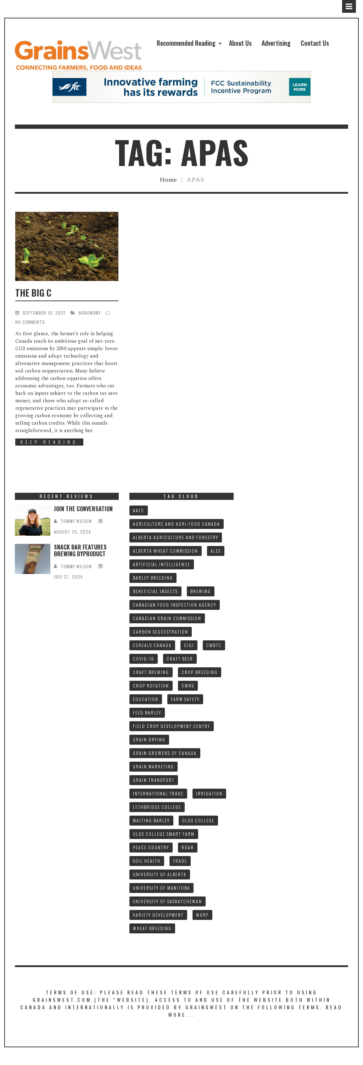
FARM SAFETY (185, 699)
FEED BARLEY (147, 713)
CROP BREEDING (200, 672)
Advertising (276, 43)
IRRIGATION (209, 793)
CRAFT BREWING (151, 672)
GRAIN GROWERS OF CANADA (165, 753)
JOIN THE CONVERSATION (83, 508)
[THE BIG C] (66, 246)
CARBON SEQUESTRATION (160, 632)
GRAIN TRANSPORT (153, 780)
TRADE (180, 861)
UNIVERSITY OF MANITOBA (161, 888)
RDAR (188, 847)
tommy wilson (76, 521)
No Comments (30, 322)
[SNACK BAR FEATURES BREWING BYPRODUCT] (32, 559)
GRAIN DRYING (149, 739)
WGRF (202, 915)
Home (168, 179)
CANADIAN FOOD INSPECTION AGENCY (174, 605)
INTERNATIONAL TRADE (158, 793)
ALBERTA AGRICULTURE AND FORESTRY (175, 537)
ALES (216, 551)
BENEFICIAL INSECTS (155, 591)
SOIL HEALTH (147, 861)
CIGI (189, 645)
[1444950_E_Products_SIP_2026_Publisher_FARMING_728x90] (181, 87)
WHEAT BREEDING (152, 928)
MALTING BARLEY (151, 820)
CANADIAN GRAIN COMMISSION (167, 618)
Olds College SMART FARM (164, 834)
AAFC (138, 510)
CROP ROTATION (151, 686)
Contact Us (315, 43)
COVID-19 (143, 659)
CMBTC (214, 645)
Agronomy (90, 313)
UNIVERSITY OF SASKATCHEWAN (167, 901)
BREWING (200, 591)
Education (145, 699)
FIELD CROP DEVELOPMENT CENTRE (171, 726)
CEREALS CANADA (152, 645)
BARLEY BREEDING (153, 578)
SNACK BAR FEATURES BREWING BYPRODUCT (80, 550)
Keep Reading (49, 442)
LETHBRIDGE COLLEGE (157, 807)
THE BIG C (33, 292)
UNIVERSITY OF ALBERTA (159, 874)
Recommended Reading (186, 43)
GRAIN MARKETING (153, 766)
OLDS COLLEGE (198, 820)
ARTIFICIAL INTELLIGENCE (161, 564)
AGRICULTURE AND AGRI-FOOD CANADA (176, 524)
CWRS (188, 686)
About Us (240, 43)
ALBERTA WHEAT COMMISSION (165, 551)
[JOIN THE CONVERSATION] (32, 521)
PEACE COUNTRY (151, 847)
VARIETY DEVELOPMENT (158, 915)
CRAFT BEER (180, 659)
